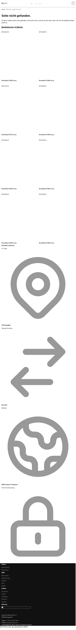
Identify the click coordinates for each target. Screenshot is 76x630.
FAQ (2, 583)
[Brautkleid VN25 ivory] (57, 162)
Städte (3, 586)
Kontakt (3, 580)
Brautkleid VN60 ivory (46, 80)
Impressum (5, 570)
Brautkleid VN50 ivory (46, 243)
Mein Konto (5, 575)
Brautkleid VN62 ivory (9, 80)
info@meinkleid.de (12, 622)
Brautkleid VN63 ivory (9, 243)
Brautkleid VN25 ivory (46, 189)
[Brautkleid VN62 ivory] (19, 54)
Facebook (4, 591)
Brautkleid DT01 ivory (8, 134)
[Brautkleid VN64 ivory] (19, 162)
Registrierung (5, 578)
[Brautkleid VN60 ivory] (57, 54)
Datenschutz (5, 567)
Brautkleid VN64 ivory (9, 189)
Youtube (4, 602)
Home (3, 9)
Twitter (3, 594)
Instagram (4, 596)
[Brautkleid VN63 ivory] (19, 216)
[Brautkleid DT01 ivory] (19, 108)
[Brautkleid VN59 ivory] (57, 108)
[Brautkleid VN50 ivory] (57, 216)
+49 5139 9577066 (13, 620)
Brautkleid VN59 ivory (46, 134)
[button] (73, 3)
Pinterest (4, 599)
